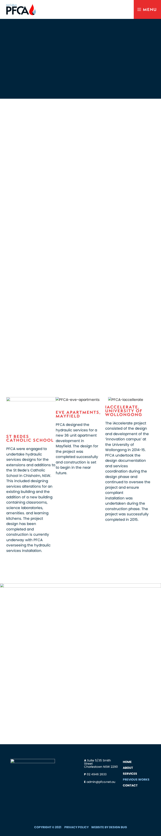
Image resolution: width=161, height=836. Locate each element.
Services (130, 774)
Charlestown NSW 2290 (101, 767)
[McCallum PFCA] (20, 9)
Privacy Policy (76, 827)
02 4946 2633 (96, 774)
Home (127, 762)
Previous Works (136, 779)
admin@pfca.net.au (101, 782)
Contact (130, 785)
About (128, 768)
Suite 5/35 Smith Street (97, 762)
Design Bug (118, 827)
